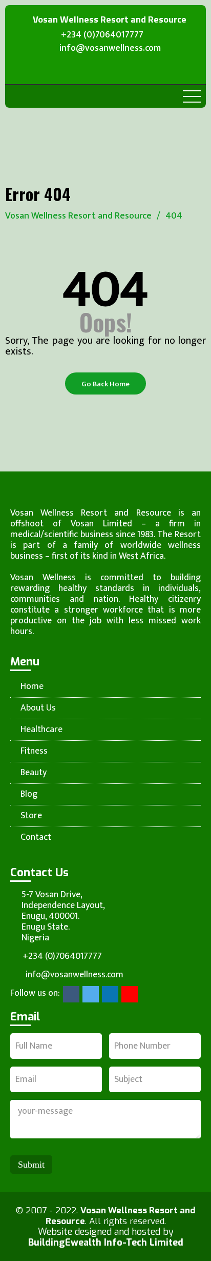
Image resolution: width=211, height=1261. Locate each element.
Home (32, 686)
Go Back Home (105, 384)
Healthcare (41, 729)
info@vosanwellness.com (110, 49)
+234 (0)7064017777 (102, 35)
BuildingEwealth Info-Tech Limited (105, 1242)
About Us (38, 708)
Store (31, 816)
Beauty (33, 772)
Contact (35, 837)
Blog (28, 794)
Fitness (34, 751)
